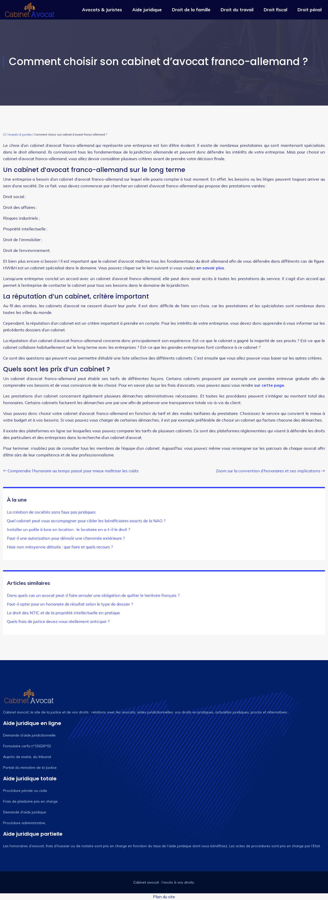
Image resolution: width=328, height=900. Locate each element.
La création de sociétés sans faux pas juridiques (51, 512)
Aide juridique (147, 9)
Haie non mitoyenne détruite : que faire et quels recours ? (60, 546)
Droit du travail (237, 9)
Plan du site (164, 896)
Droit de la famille (191, 9)
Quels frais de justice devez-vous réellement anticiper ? (58, 621)
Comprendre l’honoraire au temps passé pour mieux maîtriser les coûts (73, 470)
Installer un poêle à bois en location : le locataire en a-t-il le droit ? (68, 529)
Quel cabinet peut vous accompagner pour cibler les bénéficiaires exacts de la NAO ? (86, 520)
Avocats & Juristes (102, 9)
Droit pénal (310, 9)
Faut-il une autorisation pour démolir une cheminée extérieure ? (66, 538)
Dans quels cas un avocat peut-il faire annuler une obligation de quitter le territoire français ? (93, 595)
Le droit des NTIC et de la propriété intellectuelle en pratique (63, 612)
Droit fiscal (275, 9)
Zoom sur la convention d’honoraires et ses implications (268, 470)
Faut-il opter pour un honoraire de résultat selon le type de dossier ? (70, 604)
